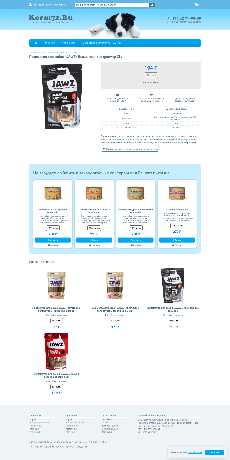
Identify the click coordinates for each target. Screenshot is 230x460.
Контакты (107, 432)
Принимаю (214, 452)
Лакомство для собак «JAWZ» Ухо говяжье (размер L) (173, 309)
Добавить (53, 240)
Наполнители (72, 425)
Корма (33, 419)
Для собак (49, 42)
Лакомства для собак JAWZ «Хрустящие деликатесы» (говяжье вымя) (115, 309)
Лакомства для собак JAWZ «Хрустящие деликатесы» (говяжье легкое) (56, 309)
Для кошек (68, 42)
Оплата (105, 422)
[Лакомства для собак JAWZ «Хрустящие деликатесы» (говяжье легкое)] (56, 285)
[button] (189, 173)
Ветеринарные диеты (40, 422)
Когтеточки (71, 429)
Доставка (107, 419)
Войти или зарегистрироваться (49, 4)
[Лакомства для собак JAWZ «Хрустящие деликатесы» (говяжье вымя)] (114, 285)
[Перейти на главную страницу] (36, 43)
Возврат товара (110, 425)
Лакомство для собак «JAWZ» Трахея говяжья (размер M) (56, 375)
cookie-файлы (195, 452)
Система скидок (110, 429)
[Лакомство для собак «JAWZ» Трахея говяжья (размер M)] (56, 351)
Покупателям (109, 415)
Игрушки (34, 429)
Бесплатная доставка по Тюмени (101, 42)
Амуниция (35, 432)
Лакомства (35, 425)
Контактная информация (151, 415)
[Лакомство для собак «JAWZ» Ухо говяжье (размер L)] (173, 285)
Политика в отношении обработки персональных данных (58, 446)
